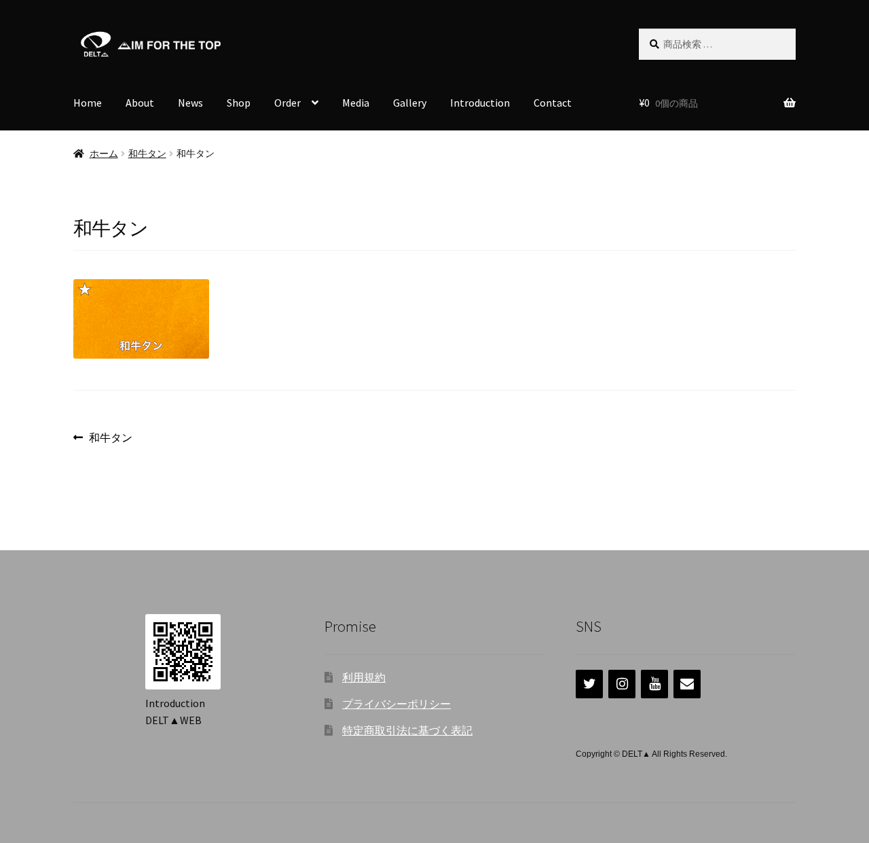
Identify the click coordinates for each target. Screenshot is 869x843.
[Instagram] (621, 684)
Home (87, 102)
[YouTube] (654, 684)
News (190, 102)
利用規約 (364, 677)
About (140, 102)
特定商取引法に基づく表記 (407, 730)
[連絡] (687, 684)
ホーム (104, 153)
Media (355, 102)
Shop (239, 102)
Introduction (480, 102)
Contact (553, 102)
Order (287, 102)
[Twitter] (589, 684)
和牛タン (147, 153)
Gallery (409, 102)
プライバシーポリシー (396, 704)
